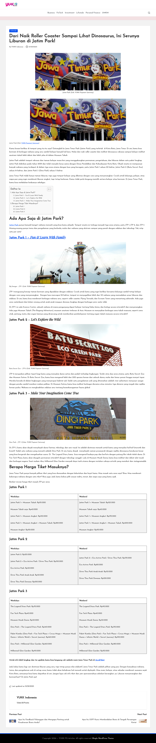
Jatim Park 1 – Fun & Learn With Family (29, 195)
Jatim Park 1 (20, 206)
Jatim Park (14, 225)
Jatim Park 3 (20, 211)
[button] (23, 702)
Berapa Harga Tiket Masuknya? (25, 203)
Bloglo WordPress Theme (103, 738)
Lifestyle (13, 31)
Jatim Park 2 (20, 209)
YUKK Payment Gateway (30, 143)
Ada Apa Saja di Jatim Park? (23, 192)
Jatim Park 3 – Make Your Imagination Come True (33, 201)
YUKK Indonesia (27, 697)
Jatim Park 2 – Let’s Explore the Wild (29, 198)
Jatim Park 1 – (37, 237)
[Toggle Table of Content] (48, 189)
